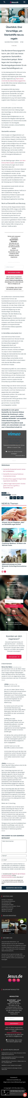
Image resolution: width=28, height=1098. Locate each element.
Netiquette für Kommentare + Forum (11, 906)
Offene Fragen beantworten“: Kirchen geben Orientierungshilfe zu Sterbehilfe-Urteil (14, 485)
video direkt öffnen (20, 455)
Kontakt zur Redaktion (7, 899)
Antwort (3, 680)
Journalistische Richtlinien (8, 901)
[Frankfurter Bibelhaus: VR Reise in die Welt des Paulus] (14, 535)
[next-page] (5, 572)
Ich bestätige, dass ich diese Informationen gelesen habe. (14, 288)
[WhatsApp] (21, 497)
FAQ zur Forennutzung (7, 907)
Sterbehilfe (13, 494)
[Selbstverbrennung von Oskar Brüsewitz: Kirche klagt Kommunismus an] (14, 556)
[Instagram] (14, 980)
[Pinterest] (18, 497)
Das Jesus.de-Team (6, 903)
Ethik (21, 42)
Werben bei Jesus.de (7, 911)
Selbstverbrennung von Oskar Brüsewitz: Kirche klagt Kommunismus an (14, 566)
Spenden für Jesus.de (7, 909)
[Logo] (13, 976)
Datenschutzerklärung (8, 877)
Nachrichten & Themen (11, 42)
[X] (14, 497)
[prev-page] (3, 572)
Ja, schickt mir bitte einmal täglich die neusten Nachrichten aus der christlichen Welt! (13, 881)
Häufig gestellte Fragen (8, 904)
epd (8, 492)
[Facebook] (11, 497)
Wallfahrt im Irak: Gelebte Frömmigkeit (11, 1065)
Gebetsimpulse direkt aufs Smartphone (11, 930)
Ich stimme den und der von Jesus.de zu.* (13, 875)
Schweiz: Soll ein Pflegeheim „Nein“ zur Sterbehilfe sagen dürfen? (13, 523)
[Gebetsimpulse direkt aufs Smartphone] (14, 926)
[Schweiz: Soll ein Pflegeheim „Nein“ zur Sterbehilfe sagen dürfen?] (14, 514)
